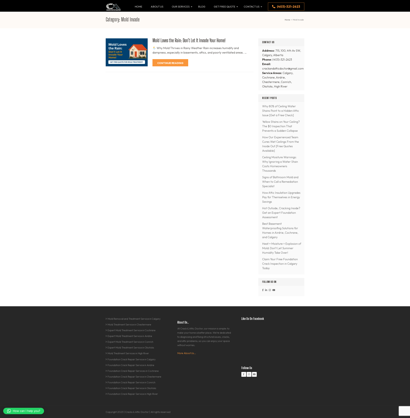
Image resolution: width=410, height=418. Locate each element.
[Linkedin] (266, 290)
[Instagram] (270, 290)
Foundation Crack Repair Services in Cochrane (133, 370)
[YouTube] (273, 290)
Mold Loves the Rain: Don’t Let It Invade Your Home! (188, 40)
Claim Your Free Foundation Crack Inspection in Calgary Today (280, 263)
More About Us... (186, 353)
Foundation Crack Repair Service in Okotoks (131, 388)
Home (138, 6)
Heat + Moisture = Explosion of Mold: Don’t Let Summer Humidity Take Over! (281, 248)
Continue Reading (170, 63)
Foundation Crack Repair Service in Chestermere (134, 376)
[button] (23, 411)
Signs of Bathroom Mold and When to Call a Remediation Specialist (280, 181)
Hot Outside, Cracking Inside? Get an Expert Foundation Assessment (281, 212)
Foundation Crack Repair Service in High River (132, 393)
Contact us (251, 6)
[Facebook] (262, 290)
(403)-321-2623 (288, 6)
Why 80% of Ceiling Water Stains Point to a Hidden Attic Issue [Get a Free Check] (280, 110)
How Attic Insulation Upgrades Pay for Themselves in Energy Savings (281, 197)
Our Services (181, 6)
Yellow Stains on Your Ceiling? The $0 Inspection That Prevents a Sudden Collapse (281, 126)
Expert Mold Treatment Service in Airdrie (129, 336)
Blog (201, 6)
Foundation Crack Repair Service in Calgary (131, 359)
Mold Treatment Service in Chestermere (129, 324)
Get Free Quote (224, 6)
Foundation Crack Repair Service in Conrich (131, 382)
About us (157, 6)
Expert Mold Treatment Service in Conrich (130, 341)
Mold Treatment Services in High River (128, 353)
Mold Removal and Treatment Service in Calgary (133, 318)
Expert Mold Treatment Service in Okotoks (130, 347)
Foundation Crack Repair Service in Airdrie (130, 365)
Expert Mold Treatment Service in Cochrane (131, 330)
